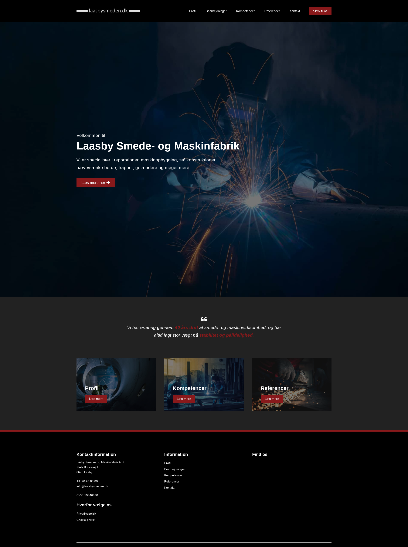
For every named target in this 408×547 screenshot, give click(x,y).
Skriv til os (320, 11)
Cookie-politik (85, 519)
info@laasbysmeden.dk (92, 486)
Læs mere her (93, 183)
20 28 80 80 (90, 481)
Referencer (272, 11)
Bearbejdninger (216, 11)
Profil (192, 11)
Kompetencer (245, 11)
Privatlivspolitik (86, 513)
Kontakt (294, 11)
